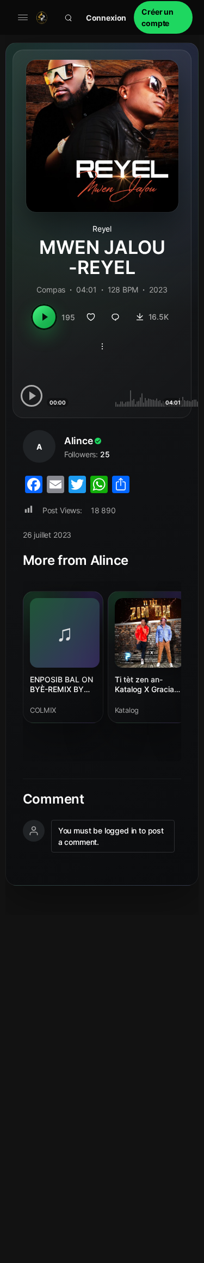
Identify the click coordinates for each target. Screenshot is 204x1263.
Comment (53, 799)
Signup (163, 17)
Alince (78, 440)
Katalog (127, 710)
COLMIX (43, 710)
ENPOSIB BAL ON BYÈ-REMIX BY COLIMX (61, 685)
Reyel (102, 228)
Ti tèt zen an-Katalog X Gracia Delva (144, 685)
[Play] (44, 317)
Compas (50, 289)
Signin (106, 17)
